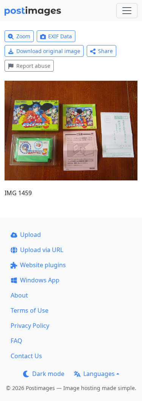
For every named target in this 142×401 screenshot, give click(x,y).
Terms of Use (29, 310)
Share (105, 51)
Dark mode (48, 374)
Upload (30, 234)
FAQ (16, 341)
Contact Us (26, 356)
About (19, 295)
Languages (99, 374)
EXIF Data (60, 36)
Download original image (48, 51)
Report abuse (33, 65)
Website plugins (43, 265)
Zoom (23, 36)
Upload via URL (41, 250)
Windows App (39, 280)
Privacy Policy (30, 325)
